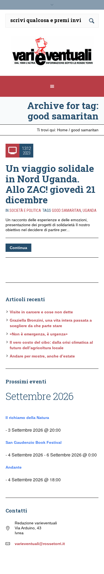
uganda (90, 210)
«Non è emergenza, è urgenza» (39, 334)
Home (62, 130)
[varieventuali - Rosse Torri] (52, 53)
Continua (18, 247)
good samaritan (66, 210)
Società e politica (25, 210)
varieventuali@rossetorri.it (40, 543)
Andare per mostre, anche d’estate (42, 356)
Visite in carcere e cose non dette (41, 312)
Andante (14, 467)
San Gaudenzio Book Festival (34, 442)
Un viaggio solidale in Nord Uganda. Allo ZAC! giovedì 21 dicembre (50, 184)
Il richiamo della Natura (27, 417)
